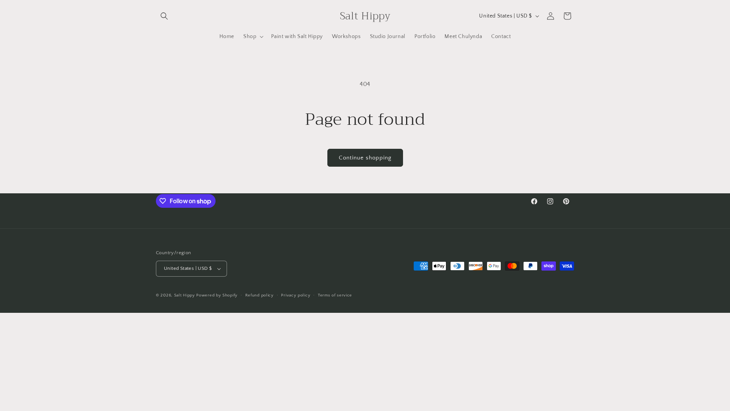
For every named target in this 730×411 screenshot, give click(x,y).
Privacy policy (295, 295)
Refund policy (259, 295)
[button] (164, 16)
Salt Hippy (184, 295)
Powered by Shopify (217, 295)
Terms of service (335, 295)
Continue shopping (365, 158)
